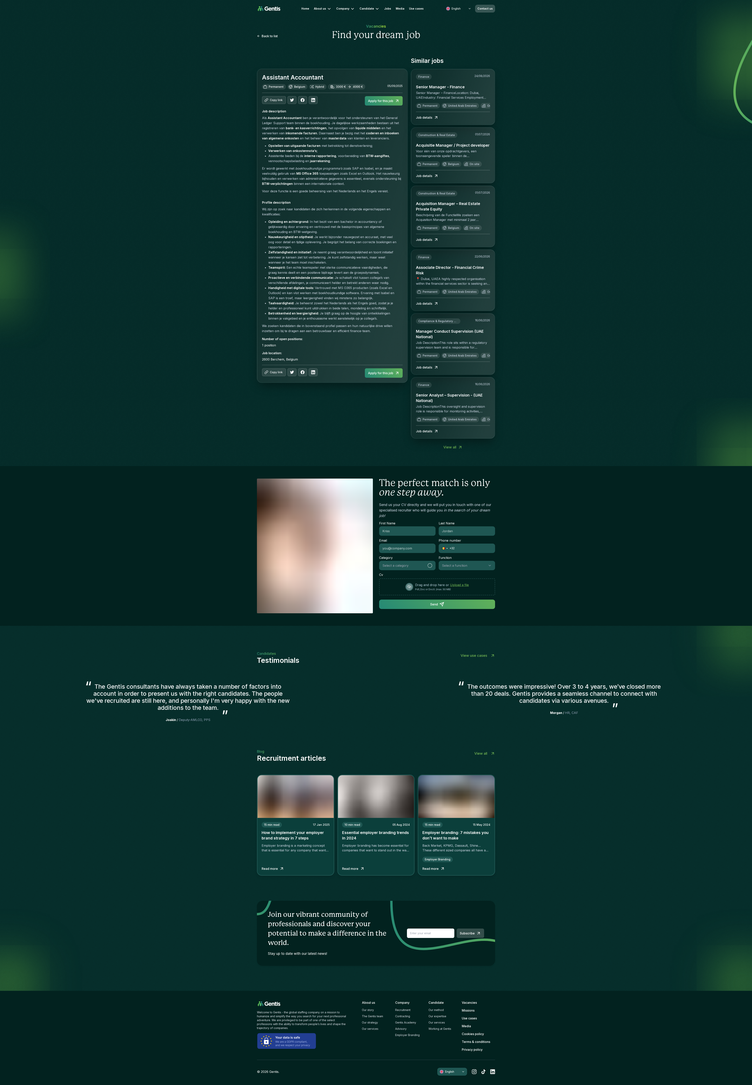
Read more (270, 869)
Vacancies (469, 1003)
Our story (368, 1010)
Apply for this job (380, 101)
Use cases (416, 8)
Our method (436, 1010)
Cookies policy (473, 1034)
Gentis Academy (405, 1022)
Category (386, 558)
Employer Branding (407, 1035)
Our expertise (437, 1016)
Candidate (367, 8)
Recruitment (402, 1010)
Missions (468, 1010)
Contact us (485, 8)
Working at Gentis (439, 1028)
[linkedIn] (313, 100)
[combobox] (403, 565)
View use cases (474, 655)
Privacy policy (472, 1050)
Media (400, 8)
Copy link (276, 100)
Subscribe (467, 933)
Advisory (401, 1028)
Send (434, 604)
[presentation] (437, 586)
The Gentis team (372, 1016)
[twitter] (291, 100)
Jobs (387, 8)
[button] (443, 548)
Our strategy (370, 1022)
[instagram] (474, 1071)
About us (320, 8)
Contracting (402, 1016)
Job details (424, 117)
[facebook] (302, 100)
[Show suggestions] (431, 565)
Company (342, 8)
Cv (381, 575)
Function (445, 558)
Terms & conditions (476, 1042)
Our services (370, 1028)
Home (305, 8)
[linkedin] (492, 1071)
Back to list (270, 36)
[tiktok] (483, 1071)
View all (449, 447)
